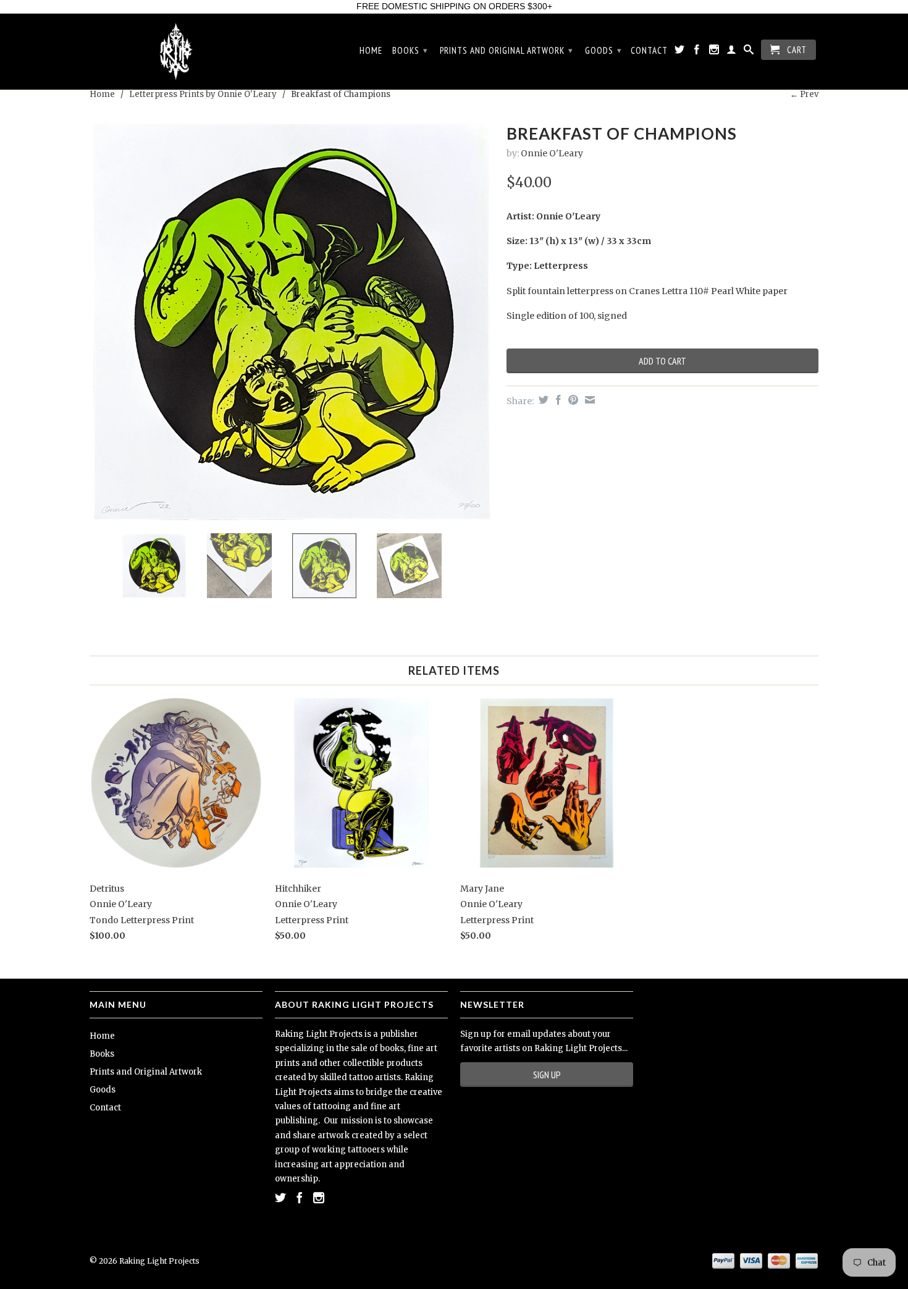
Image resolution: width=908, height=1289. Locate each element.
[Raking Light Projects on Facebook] (697, 51)
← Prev (804, 94)
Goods (603, 50)
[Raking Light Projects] (176, 52)
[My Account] (731, 51)
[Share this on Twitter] (542, 400)
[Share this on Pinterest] (571, 400)
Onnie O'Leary (552, 153)
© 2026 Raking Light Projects (145, 1261)
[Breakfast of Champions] (292, 321)
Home (370, 50)
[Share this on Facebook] (556, 400)
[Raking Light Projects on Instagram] (714, 51)
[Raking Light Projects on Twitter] (680, 51)
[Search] (749, 51)
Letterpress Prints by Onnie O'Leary (203, 94)
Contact (649, 50)
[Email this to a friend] (588, 400)
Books (410, 50)
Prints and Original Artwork (506, 50)
